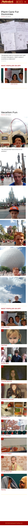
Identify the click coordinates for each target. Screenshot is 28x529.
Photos (3, 16)
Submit (20, 1)
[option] (14, 77)
